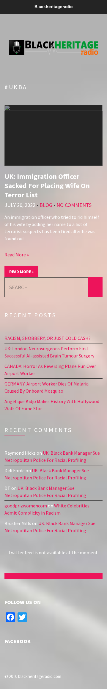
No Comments (74, 205)
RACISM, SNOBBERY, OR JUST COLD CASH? (47, 338)
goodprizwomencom (25, 506)
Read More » (16, 255)
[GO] (95, 287)
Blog (46, 205)
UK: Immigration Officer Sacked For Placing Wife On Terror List (47, 185)
